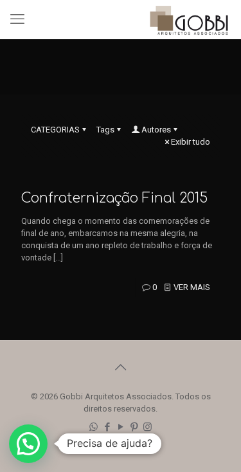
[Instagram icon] (147, 427)
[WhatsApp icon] (93, 427)
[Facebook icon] (107, 427)
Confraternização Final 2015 (114, 198)
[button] (28, 443)
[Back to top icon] (120, 367)
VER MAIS (192, 287)
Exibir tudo (190, 142)
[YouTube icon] (120, 427)
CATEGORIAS (55, 129)
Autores (156, 129)
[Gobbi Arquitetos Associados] (189, 19)
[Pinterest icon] (134, 427)
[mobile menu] (17, 19)
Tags (105, 129)
